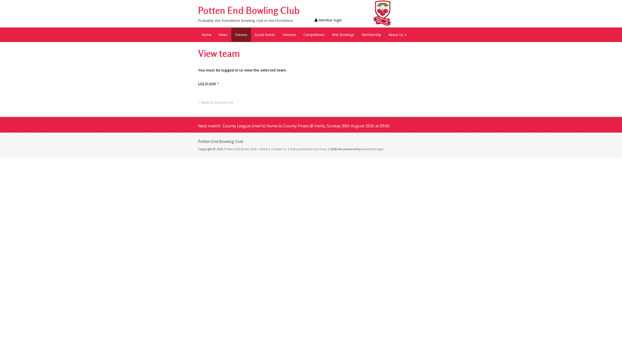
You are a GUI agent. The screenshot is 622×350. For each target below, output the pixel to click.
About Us (396, 34)
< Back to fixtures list (215, 102)
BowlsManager (373, 149)
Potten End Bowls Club (240, 149)
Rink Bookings (343, 34)
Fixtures (241, 34)
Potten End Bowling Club (249, 10)
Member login (330, 20)
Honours (289, 34)
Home (206, 34)
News (223, 34)
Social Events (265, 34)
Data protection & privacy (308, 149)
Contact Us (279, 149)
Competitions (314, 34)
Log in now (207, 83)
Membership (371, 34)
